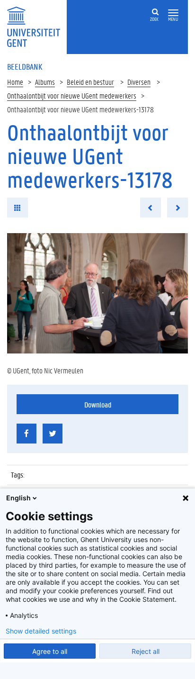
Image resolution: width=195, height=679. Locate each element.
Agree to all (49, 651)
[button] (173, 13)
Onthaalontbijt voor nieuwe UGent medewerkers (71, 95)
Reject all (146, 651)
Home (15, 82)
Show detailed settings (41, 631)
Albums (45, 82)
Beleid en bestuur (90, 82)
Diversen (139, 82)
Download (97, 404)
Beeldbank (24, 66)
